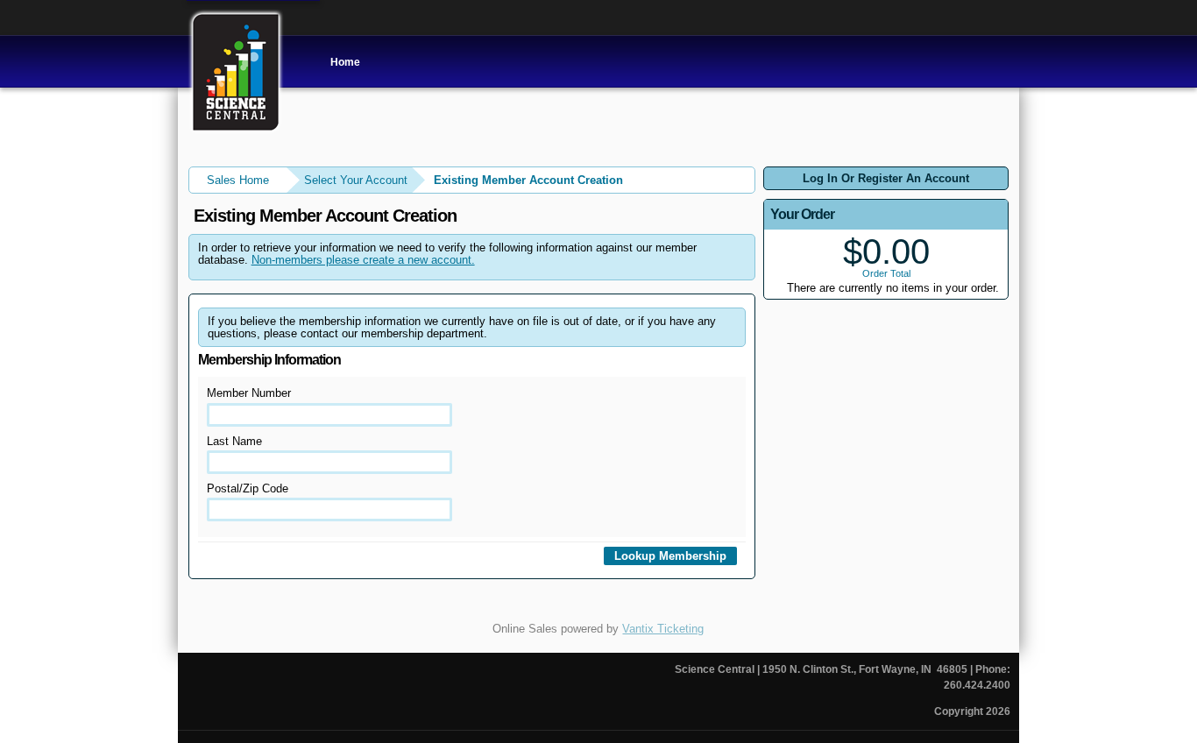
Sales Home (238, 180)
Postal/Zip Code (247, 488)
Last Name (234, 441)
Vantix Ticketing (663, 628)
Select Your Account (355, 180)
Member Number (249, 393)
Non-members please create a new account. (363, 259)
